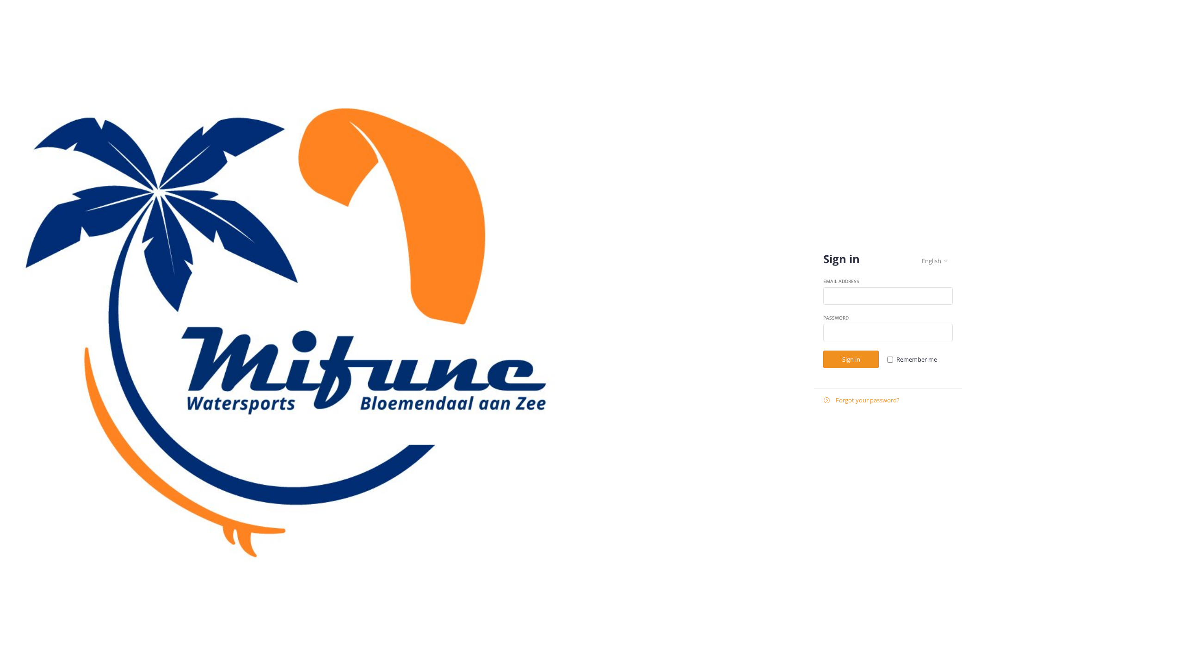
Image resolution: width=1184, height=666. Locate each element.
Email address (841, 281)
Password (836, 317)
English (935, 261)
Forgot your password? (862, 400)
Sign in (851, 359)
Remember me (916, 359)
